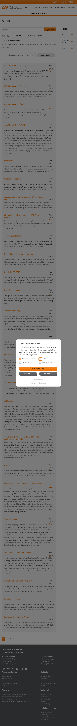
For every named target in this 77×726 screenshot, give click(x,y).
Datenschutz (42, 383)
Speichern (48, 373)
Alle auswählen (38, 368)
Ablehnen (27, 373)
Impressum (34, 383)
